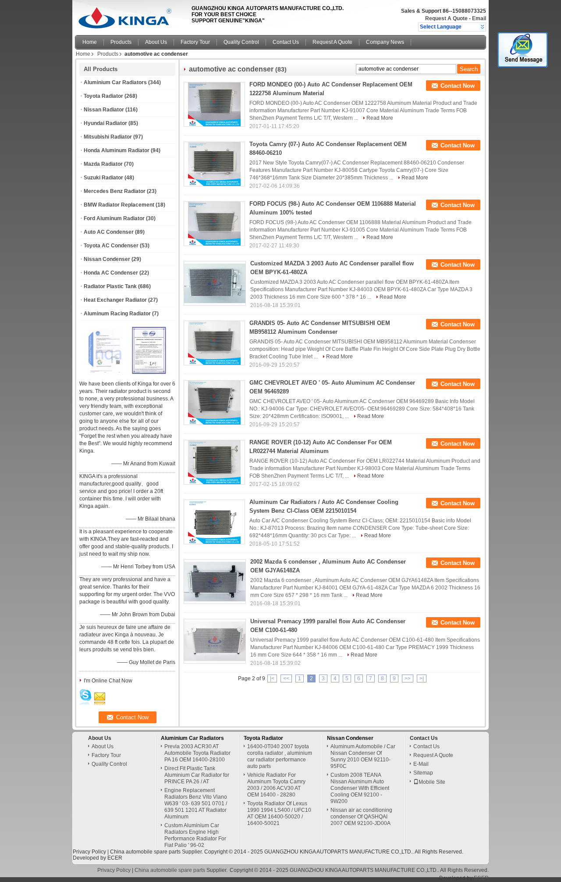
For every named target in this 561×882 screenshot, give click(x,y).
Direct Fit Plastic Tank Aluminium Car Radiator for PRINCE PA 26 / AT (196, 775)
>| (421, 678)
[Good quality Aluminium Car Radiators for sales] (106, 372)
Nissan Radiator (104, 110)
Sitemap (423, 773)
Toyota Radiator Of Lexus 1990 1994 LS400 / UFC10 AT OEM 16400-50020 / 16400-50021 (279, 813)
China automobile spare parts (145, 852)
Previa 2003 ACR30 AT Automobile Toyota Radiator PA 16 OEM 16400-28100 (197, 753)
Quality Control (241, 42)
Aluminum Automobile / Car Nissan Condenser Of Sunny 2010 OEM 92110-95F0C (362, 756)
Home (89, 42)
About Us (156, 42)
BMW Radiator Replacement (119, 205)
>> (408, 678)
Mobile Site (432, 782)
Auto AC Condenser (109, 232)
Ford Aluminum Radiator (114, 218)
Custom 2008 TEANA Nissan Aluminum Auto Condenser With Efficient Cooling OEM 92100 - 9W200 (359, 788)
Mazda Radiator (103, 164)
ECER (114, 858)
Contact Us (286, 42)
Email (479, 18)
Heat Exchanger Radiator (115, 300)
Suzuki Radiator (103, 178)
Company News (385, 42)
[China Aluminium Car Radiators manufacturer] (130, 15)
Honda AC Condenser (111, 273)
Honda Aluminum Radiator (116, 150)
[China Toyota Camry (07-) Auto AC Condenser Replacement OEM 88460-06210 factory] (214, 164)
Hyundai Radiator (105, 123)
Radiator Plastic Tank (110, 286)
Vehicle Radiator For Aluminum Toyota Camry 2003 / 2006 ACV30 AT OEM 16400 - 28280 (276, 785)
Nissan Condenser (107, 259)
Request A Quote (446, 18)
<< (286, 678)
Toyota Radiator (103, 96)
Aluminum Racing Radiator (117, 314)
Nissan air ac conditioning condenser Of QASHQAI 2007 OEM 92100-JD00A (361, 816)
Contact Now (457, 85)
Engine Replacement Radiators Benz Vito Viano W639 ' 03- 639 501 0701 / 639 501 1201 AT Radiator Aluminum (195, 803)
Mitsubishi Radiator (108, 137)
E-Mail (421, 764)
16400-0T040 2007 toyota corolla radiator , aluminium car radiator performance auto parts (279, 756)
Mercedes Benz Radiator (115, 191)
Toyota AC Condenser (111, 246)
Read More (379, 118)
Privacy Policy (89, 852)
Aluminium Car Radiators (115, 82)
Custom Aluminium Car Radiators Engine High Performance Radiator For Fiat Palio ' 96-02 (195, 835)
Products (120, 42)
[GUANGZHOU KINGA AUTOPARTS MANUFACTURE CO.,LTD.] (482, 27)
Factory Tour (195, 42)
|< (272, 678)
